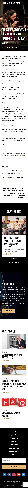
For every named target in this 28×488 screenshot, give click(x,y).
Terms (16, 485)
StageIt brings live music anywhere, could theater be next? (14, 195)
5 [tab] (15, 258)
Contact (14, 455)
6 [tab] (16, 258)
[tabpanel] (14, 236)
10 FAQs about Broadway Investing (11, 414)
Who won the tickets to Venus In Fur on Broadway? (14, 189)
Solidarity (7, 485)
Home (14, 432)
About (14, 435)
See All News (14, 263)
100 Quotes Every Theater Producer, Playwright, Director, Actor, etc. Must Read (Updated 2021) (14, 385)
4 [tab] (14, 258)
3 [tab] (13, 258)
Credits (21, 485)
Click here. (5, 180)
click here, (20, 155)
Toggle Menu (25, 2)
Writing (14, 441)
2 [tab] (12, 258)
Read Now (7, 254)
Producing (14, 438)
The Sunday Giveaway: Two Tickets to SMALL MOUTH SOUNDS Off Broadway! (12, 242)
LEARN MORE (8, 310)
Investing (14, 445)
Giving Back (14, 451)
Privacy (12, 485)
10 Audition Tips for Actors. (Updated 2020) (12, 356)
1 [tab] (11, 258)
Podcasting (14, 448)
